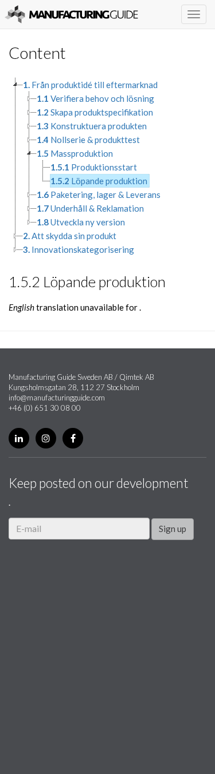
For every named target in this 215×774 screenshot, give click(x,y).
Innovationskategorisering (78, 249)
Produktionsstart (93, 167)
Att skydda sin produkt (69, 236)
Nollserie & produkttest (88, 139)
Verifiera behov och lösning (95, 98)
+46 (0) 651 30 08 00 (45, 407)
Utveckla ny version (81, 222)
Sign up (172, 528)
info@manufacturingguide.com (57, 397)
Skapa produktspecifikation (95, 112)
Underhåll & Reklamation (90, 208)
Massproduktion (75, 153)
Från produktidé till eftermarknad (90, 85)
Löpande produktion (98, 181)
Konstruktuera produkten (92, 126)
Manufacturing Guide (71, 14)
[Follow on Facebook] (72, 438)
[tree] (107, 167)
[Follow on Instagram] (46, 438)
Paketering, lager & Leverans (99, 194)
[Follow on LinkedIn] (19, 438)
